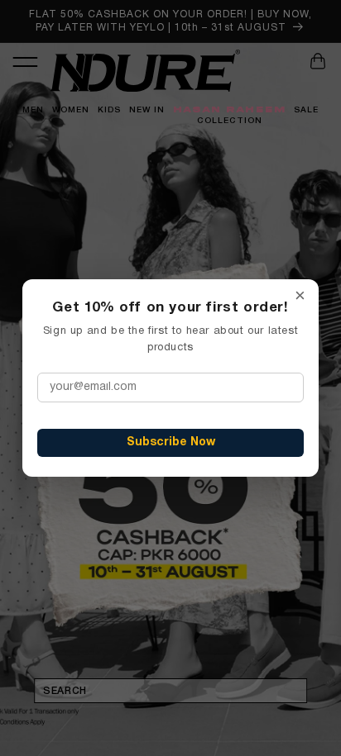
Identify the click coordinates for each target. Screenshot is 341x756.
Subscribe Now (171, 442)
